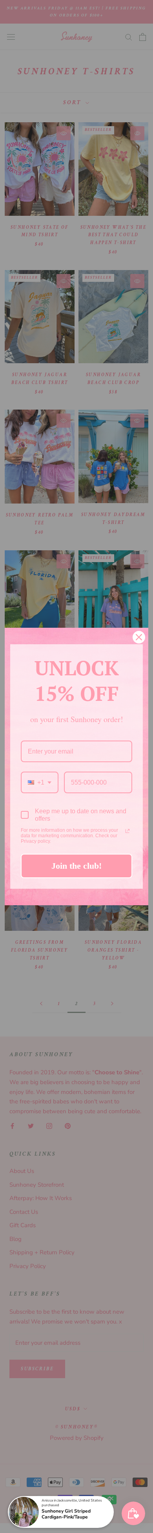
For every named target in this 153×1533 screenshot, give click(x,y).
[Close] (138, 637)
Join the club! (76, 866)
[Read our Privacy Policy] (127, 831)
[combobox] (39, 782)
